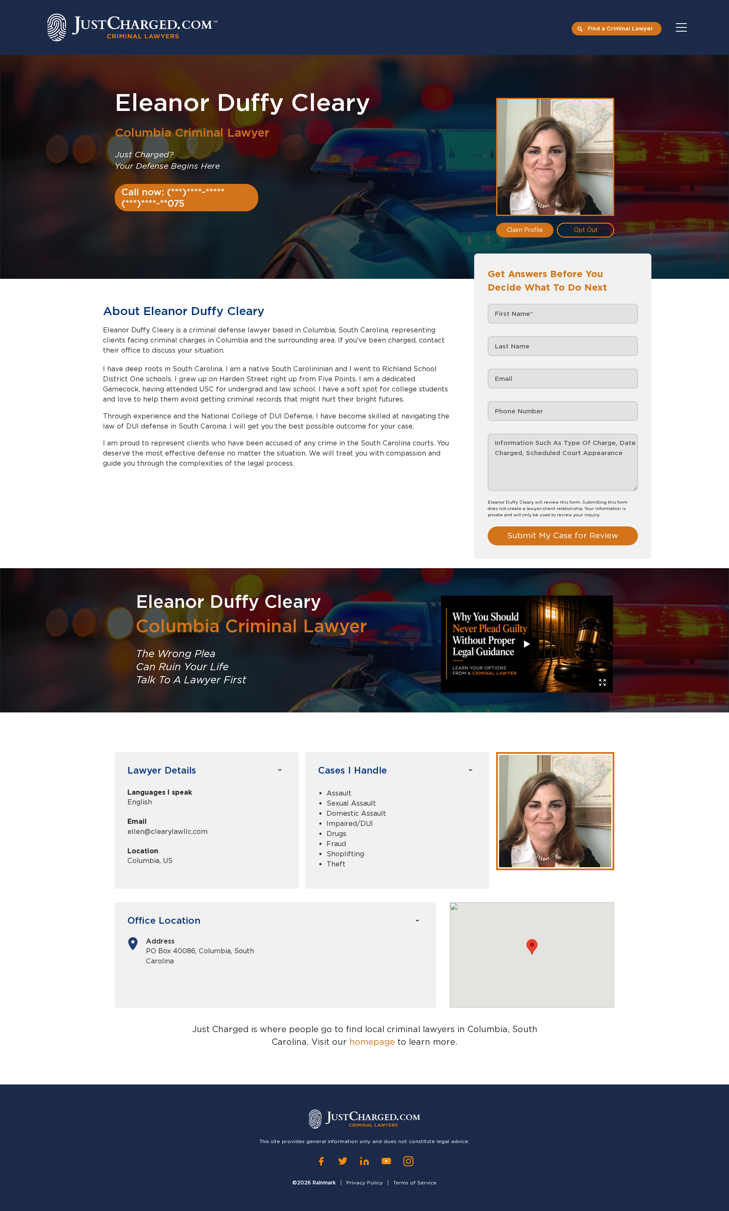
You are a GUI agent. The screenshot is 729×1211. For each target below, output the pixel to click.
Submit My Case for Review (562, 535)
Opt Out (586, 230)
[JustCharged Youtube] (386, 1161)
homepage (372, 1042)
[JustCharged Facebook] (321, 1161)
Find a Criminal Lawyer (620, 28)
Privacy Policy (364, 1182)
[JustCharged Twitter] (343, 1161)
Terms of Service (415, 1182)
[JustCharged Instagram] (408, 1161)
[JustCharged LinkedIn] (364, 1161)
